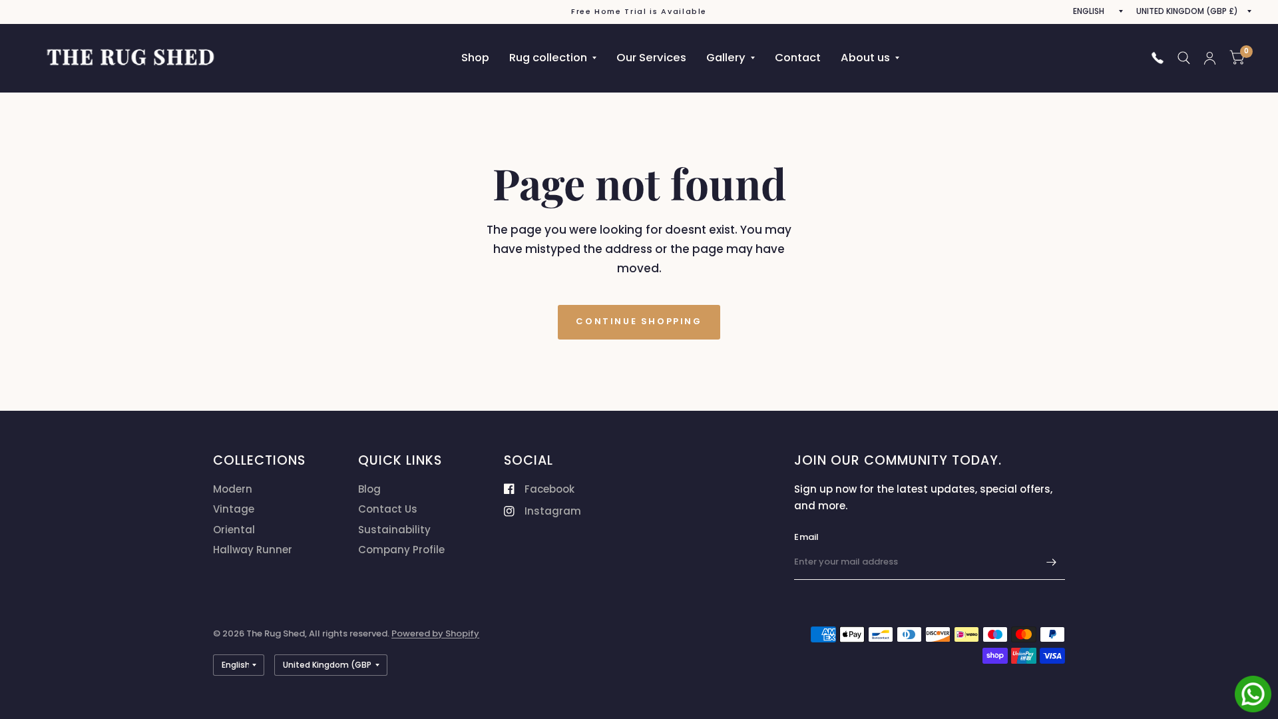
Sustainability (394, 530)
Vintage (233, 509)
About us (865, 57)
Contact (798, 57)
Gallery (726, 57)
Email (806, 537)
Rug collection (548, 57)
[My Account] (1210, 58)
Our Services (651, 57)
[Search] (1184, 58)
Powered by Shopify (435, 633)
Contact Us (387, 509)
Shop (475, 57)
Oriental (234, 530)
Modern (232, 489)
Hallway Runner (252, 550)
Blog (369, 489)
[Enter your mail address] (1051, 562)
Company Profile (401, 550)
